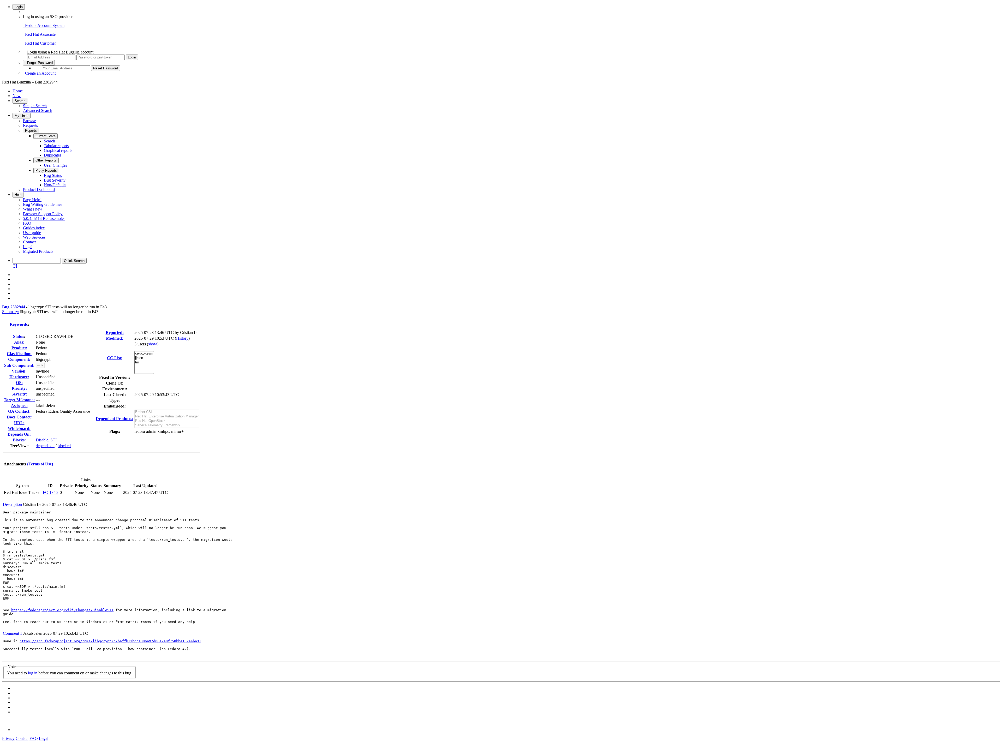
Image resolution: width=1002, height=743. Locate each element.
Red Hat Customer (39, 43)
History (182, 338)
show (152, 344)
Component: (19, 359)
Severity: (19, 394)
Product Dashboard (39, 189)
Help (18, 195)
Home (18, 91)
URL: (19, 423)
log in (32, 673)
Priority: (19, 388)
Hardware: (19, 377)
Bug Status (53, 175)
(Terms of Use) (40, 464)
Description (12, 504)
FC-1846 (50, 492)
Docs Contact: (19, 417)
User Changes (55, 165)
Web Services (34, 237)
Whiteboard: (19, 428)
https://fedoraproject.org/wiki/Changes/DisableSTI (62, 610)
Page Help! (32, 199)
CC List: (114, 358)
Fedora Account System (43, 25)
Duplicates (52, 155)
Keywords (19, 324)
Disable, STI (46, 440)
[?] (15, 265)
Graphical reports (58, 150)
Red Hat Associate (39, 34)
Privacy (8, 738)
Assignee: (19, 405)
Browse (29, 120)
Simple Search (35, 106)
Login (19, 7)
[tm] (144, 362)
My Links (21, 116)
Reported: (115, 332)
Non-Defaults (55, 185)
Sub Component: (19, 365)
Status (18, 336)
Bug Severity (54, 180)
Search (20, 101)
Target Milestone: (19, 400)
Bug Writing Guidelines (42, 204)
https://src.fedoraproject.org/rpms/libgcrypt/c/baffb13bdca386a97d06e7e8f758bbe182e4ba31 (110, 641)
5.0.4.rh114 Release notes (44, 218)
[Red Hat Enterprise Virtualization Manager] (167, 416)
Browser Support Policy (43, 214)
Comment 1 (12, 633)
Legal (27, 246)
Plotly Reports (46, 170)
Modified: (114, 338)
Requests (30, 125)
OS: (19, 382)
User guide (32, 232)
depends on (45, 446)
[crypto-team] (144, 353)
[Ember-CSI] (167, 412)
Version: (19, 371)
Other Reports (46, 160)
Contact (29, 242)
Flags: (114, 431)
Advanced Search (37, 110)
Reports (31, 131)
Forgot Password (39, 63)
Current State (45, 136)
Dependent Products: (114, 418)
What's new (32, 209)
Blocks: (19, 440)
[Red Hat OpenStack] (167, 421)
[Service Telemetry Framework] (167, 425)
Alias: (19, 342)
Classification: (19, 353)
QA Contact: (19, 411)
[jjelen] (144, 358)
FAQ (27, 223)
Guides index (34, 228)
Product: (19, 348)
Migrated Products (38, 251)
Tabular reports (56, 145)
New (17, 95)
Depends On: (19, 434)
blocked (64, 446)
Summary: (10, 311)
